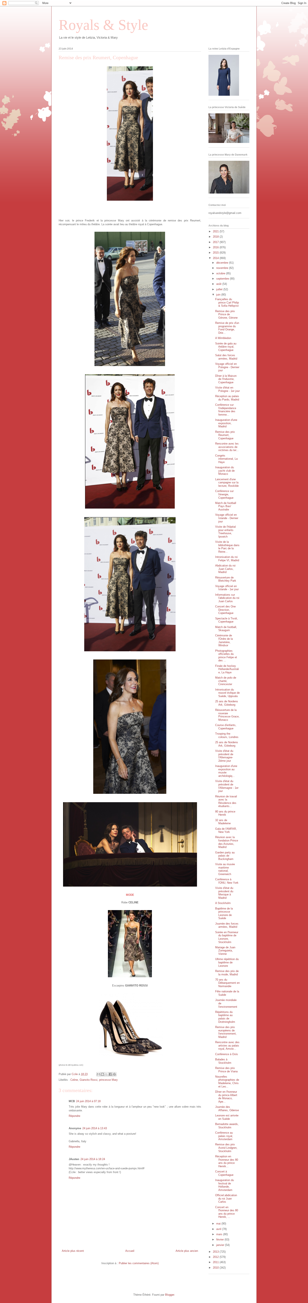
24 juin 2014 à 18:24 (92, 1159)
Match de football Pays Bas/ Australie (225, 506)
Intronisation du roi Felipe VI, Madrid (227, 558)
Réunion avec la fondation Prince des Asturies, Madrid (226, 842)
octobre (221, 273)
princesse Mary (108, 1079)
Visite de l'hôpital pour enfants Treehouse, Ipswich (225, 531)
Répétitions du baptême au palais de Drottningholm (225, 1016)
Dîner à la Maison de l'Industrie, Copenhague (226, 379)
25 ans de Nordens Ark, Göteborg (226, 703)
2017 (216, 242)
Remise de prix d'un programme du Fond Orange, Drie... (227, 327)
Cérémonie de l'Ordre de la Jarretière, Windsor (224, 640)
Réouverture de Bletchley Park (225, 579)
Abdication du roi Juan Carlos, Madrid (225, 569)
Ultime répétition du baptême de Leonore (227, 962)
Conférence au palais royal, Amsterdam (224, 1136)
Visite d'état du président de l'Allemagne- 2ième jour (224, 755)
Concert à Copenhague (224, 1173)
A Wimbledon (223, 338)
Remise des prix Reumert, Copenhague (225, 435)
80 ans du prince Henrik (225, 813)
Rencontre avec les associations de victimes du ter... (227, 447)
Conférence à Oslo (226, 1054)
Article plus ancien (187, 1250)
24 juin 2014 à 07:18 (88, 1101)
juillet (219, 289)
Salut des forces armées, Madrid (226, 357)
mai (218, 1223)
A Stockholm (223, 903)
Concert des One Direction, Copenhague (225, 610)
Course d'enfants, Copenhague (225, 726)
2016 (216, 247)
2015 (216, 252)
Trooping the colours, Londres (226, 735)
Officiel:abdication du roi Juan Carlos (226, 1198)
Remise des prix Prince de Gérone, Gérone (226, 314)
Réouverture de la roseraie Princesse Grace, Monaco (227, 714)
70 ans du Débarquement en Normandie (227, 983)
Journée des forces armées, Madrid (226, 925)
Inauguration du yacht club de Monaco (225, 470)
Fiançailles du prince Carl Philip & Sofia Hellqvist (227, 302)
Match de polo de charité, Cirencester (225, 681)
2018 (216, 236)
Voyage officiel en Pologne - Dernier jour (227, 367)
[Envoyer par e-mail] (98, 1074)
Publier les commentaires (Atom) (139, 1263)
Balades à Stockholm (223, 1061)
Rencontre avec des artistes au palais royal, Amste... (227, 1045)
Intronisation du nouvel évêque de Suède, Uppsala (227, 693)
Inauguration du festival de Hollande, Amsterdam (224, 1185)
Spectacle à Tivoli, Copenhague (226, 620)
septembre (223, 278)
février (220, 1239)
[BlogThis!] (102, 1074)
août (219, 283)
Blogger (169, 1294)
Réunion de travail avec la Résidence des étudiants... (226, 801)
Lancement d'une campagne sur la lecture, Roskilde (227, 482)
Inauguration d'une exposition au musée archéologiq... (226, 770)
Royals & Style (103, 25)
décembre (222, 262)
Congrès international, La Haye (226, 459)
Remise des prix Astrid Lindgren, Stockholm (226, 1148)
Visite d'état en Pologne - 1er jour (227, 389)
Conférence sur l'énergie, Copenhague (224, 494)
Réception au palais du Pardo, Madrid (227, 398)
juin (218, 294)
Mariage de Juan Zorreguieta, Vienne (225, 950)
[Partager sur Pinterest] (114, 1074)
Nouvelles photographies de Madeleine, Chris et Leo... (227, 1081)
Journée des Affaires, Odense (227, 1108)
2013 (216, 1251)
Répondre (74, 1115)
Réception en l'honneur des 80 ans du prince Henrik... (226, 1161)
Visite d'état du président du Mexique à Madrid (224, 892)
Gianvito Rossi (88, 1079)
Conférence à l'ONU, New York (226, 881)
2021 (216, 231)
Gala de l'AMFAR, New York (226, 830)
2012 (216, 1257)
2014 (216, 258)
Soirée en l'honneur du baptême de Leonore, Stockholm (226, 937)
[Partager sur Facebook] (110, 1074)
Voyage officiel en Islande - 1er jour (227, 588)
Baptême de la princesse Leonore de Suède (224, 913)
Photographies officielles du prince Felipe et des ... (226, 655)
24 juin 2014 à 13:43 (94, 1128)
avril (219, 1229)
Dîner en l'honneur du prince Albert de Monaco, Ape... (226, 1096)
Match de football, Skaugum (226, 628)
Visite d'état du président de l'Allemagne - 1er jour (226, 786)
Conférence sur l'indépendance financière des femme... (225, 409)
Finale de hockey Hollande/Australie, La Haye (227, 669)
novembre (222, 267)
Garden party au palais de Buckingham (225, 856)
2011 (216, 1262)
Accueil (129, 1250)
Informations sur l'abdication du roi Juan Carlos (227, 598)
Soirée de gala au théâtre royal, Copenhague (225, 347)
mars (219, 1234)
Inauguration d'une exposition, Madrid (226, 423)
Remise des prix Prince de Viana (226, 1069)
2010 (216, 1267)
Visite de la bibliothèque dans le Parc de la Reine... (227, 546)
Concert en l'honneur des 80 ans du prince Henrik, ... (226, 1212)
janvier (220, 1245)
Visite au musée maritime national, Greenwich (225, 869)
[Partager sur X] (106, 1074)
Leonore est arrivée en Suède (226, 1117)
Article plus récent (73, 1250)
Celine (74, 1079)
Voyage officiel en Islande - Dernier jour (226, 518)
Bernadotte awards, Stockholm (227, 1125)
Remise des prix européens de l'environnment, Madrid (226, 1032)
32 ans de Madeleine (223, 822)
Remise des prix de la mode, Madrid (227, 972)
